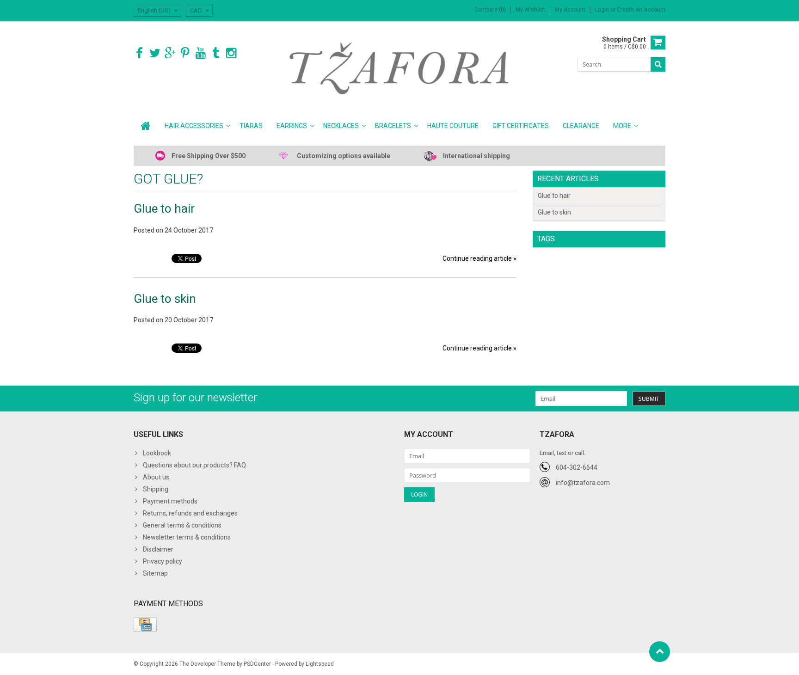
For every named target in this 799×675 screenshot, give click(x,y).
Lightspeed (320, 664)
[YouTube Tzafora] (200, 53)
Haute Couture (453, 125)
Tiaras (251, 125)
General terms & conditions (182, 525)
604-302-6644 (576, 467)
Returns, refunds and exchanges (190, 513)
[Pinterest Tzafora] (185, 53)
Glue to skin (165, 299)
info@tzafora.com (583, 482)
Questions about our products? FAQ (194, 465)
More (622, 125)
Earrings (292, 125)
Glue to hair (164, 208)
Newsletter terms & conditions (187, 537)
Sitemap (155, 573)
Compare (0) (490, 9)
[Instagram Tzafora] (231, 53)
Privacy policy (162, 561)
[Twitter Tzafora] (154, 53)
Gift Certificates (520, 125)
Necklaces (341, 125)
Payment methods (170, 501)
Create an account (641, 9)
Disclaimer (158, 549)
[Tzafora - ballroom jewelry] (399, 68)
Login (602, 9)
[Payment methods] (145, 624)
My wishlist (530, 9)
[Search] (658, 64)
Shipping (155, 489)
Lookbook (157, 453)
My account (570, 9)
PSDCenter (257, 664)
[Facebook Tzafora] (139, 53)
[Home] (146, 126)
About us (156, 477)
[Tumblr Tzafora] (215, 53)
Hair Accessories (194, 125)
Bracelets (393, 125)
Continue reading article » (479, 258)
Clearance (581, 125)
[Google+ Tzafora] (170, 53)
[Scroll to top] (659, 651)
